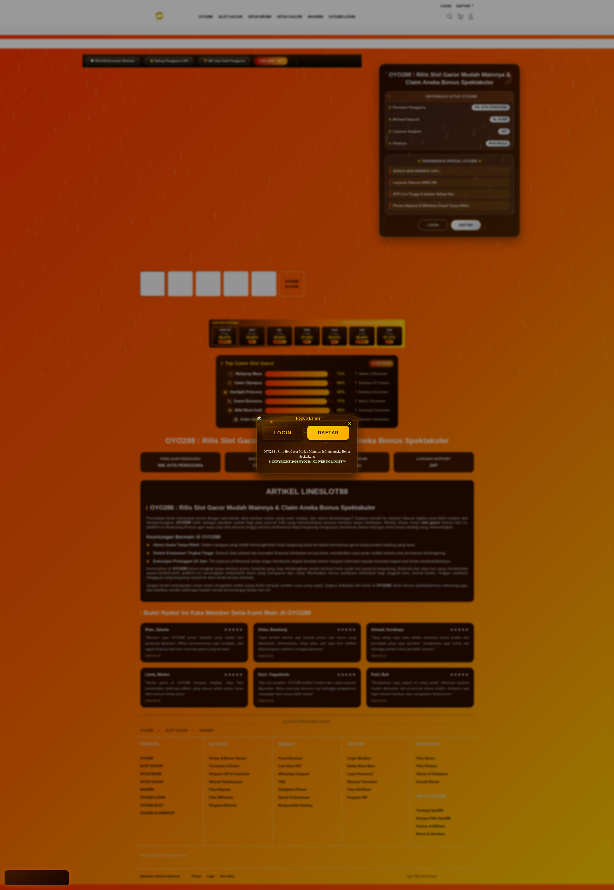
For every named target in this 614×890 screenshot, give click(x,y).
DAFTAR (328, 432)
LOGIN (282, 432)
